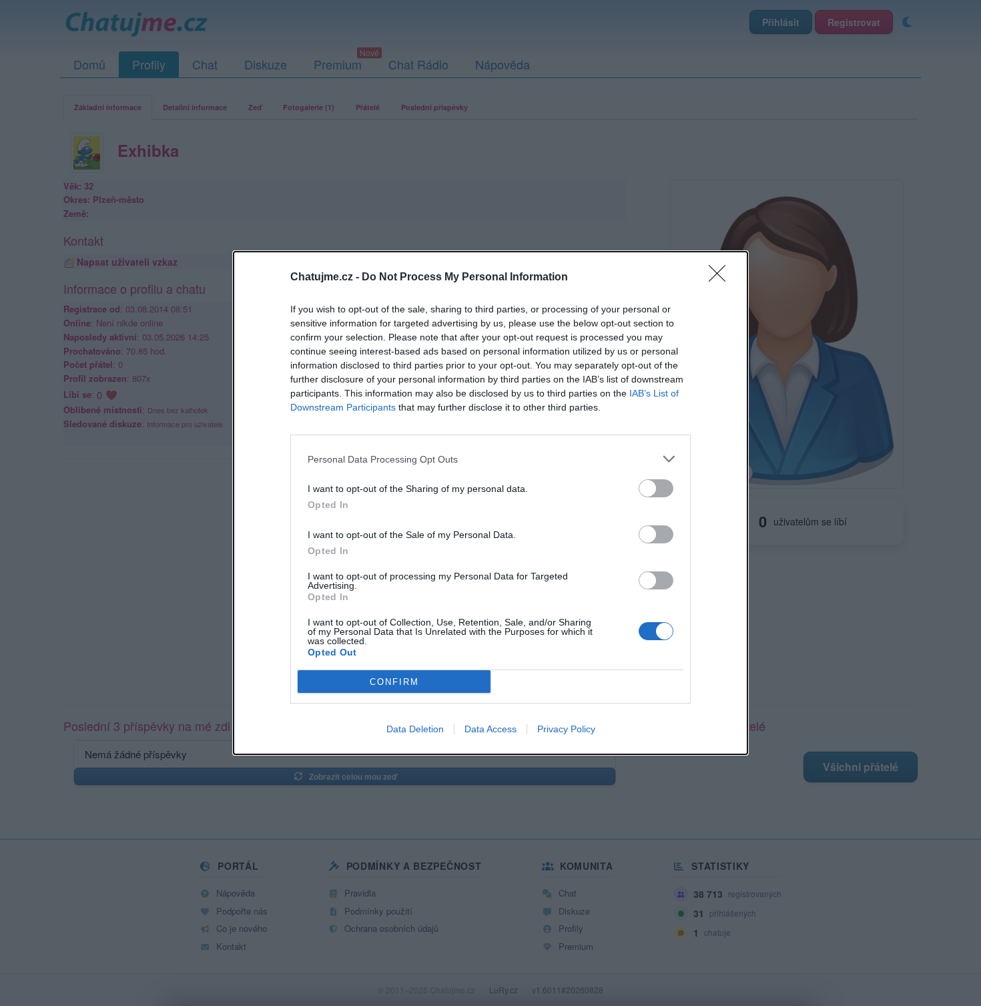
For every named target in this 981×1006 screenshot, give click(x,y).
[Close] (721, 277)
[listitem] (490, 459)
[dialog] (490, 503)
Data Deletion (415, 729)
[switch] (656, 488)
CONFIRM (394, 682)
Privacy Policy (566, 729)
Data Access (490, 729)
